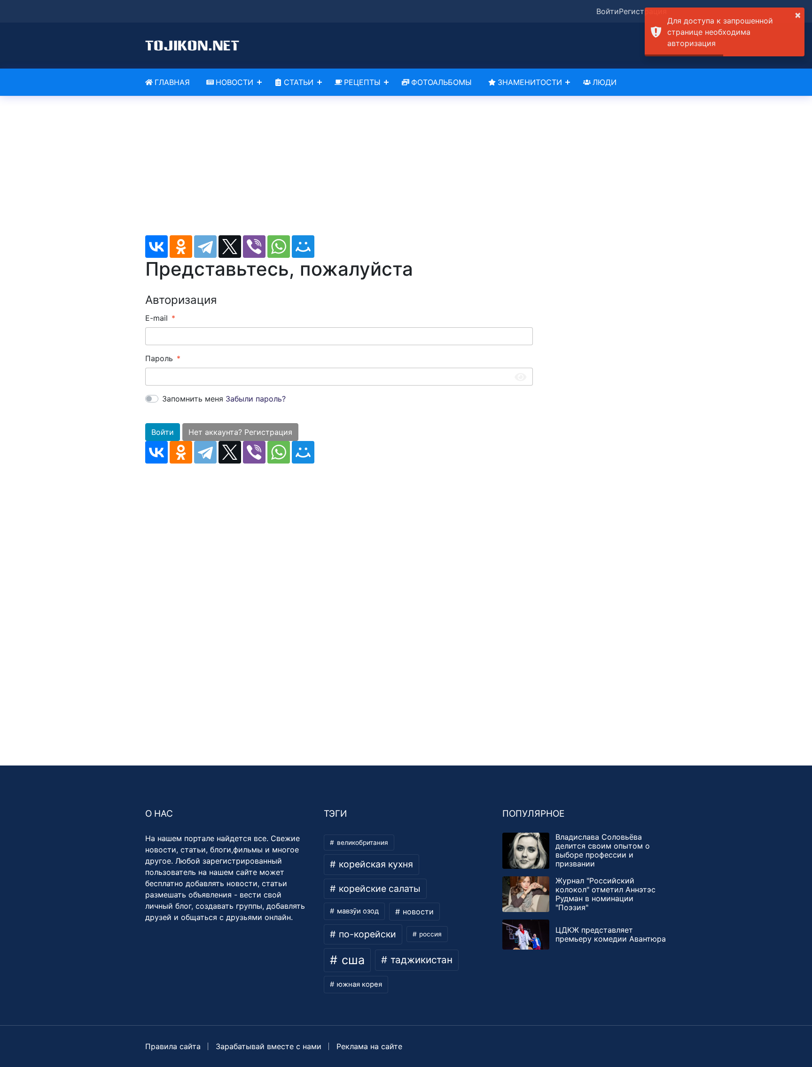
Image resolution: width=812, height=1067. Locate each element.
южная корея (358, 984)
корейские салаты (378, 888)
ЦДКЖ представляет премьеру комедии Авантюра (610, 934)
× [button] (798, 14)
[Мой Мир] (303, 246)
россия (429, 934)
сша (351, 960)
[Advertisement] (339, 169)
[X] (230, 246)
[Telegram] (205, 246)
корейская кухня (374, 864)
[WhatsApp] (278, 246)
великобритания (361, 842)
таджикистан (420, 960)
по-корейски (366, 934)
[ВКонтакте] (156, 246)
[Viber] (254, 246)
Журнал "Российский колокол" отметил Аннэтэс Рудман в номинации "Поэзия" (605, 894)
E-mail (156, 318)
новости (417, 911)
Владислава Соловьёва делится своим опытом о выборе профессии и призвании (602, 850)
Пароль (159, 358)
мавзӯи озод (357, 911)
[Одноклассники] (181, 246)
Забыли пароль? (256, 398)
